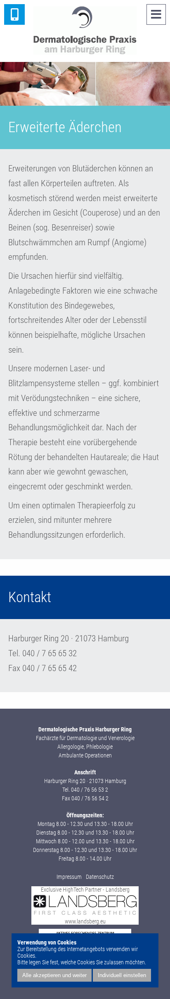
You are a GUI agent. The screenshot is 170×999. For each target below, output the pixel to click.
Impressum (69, 876)
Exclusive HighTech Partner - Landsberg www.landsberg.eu (85, 905)
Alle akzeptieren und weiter (54, 975)
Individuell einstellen (122, 975)
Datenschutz (100, 876)
